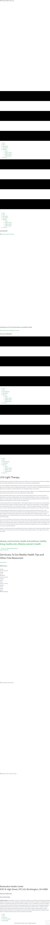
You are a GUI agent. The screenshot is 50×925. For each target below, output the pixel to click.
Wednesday (2, 575)
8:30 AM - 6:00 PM (4, 571)
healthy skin (11, 544)
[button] (3, 562)
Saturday (2, 585)
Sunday (1, 588)
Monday (1, 569)
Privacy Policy (5, 920)
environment (13, 541)
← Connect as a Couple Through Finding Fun (9, 548)
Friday (1, 582)
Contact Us (4, 917)
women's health (33, 544)
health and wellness (29, 541)
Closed (1, 574)
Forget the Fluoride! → (4, 550)
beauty (3, 541)
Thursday (2, 579)
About (3, 916)
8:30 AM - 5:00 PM (4, 577)
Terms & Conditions (6, 919)
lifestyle (21, 544)
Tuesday (1, 572)
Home (3, 914)
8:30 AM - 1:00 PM (4, 583)
